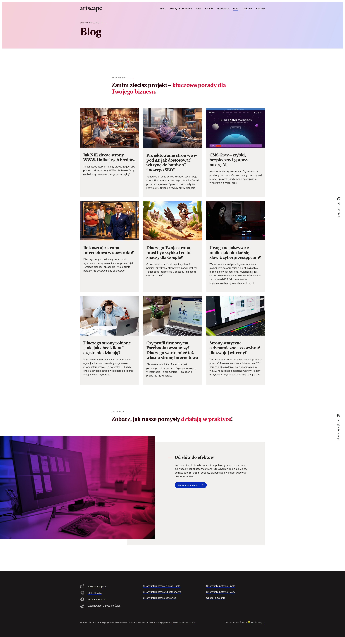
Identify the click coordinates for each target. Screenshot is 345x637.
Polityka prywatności (163, 622)
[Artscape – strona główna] (91, 9)
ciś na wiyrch (259, 622)
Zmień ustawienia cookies (184, 622)
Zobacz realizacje (188, 485)
